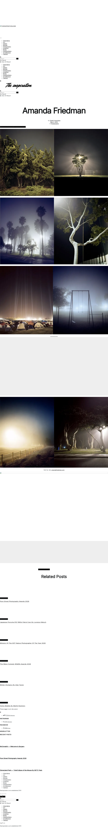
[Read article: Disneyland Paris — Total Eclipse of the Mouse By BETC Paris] (54, 764)
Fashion (5, 54)
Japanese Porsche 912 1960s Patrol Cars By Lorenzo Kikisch (23, 622)
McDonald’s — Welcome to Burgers (12, 746)
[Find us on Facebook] (0, 823)
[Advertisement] (54, 11)
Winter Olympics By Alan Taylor (12, 685)
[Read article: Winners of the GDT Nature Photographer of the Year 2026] (54, 632)
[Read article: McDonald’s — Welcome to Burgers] (54, 740)
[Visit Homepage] (8, 25)
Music (5, 50)
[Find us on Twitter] (2, 823)
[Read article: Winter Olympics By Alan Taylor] (54, 673)
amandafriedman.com (57, 470)
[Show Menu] (0, 81)
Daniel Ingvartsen (55, 120)
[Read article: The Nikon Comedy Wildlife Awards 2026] (54, 653)
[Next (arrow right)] (2, 795)
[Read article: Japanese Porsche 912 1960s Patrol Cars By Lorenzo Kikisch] (54, 611)
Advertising (6, 40)
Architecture (7, 53)
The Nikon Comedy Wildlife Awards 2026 (15, 664)
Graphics (5, 48)
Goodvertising (7, 51)
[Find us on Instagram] (4, 823)
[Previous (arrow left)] (0, 795)
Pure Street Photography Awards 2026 (14, 601)
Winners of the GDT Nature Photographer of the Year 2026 (23, 643)
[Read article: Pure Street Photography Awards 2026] (54, 590)
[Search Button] (0, 57)
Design (5, 43)
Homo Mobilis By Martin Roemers (12, 706)
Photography (7, 46)
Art (4, 42)
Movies (5, 45)
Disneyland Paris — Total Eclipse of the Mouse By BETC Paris (21, 770)
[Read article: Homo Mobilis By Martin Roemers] (54, 694)
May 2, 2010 (54, 122)
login (5, 709)
